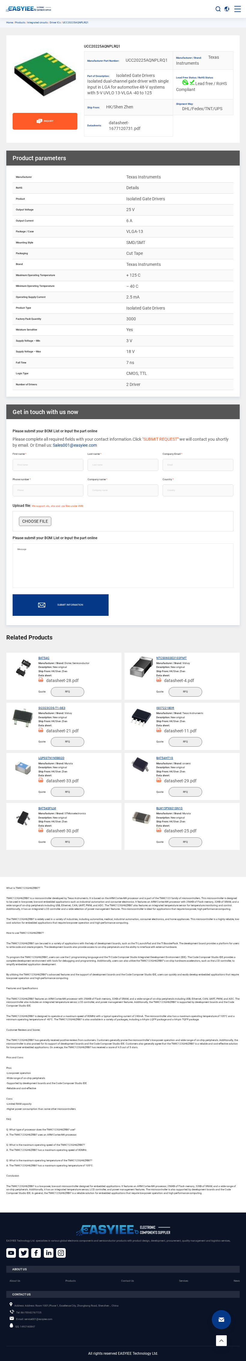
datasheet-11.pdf (180, 730)
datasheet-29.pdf (180, 780)
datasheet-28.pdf (62, 680)
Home (9, 22)
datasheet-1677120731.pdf (120, 125)
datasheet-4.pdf (179, 680)
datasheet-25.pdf (180, 830)
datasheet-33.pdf (62, 780)
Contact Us (127, 1280)
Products (20, 22)
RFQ (67, 691)
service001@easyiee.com (34, 1319)
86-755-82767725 (28, 1312)
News (237, 1280)
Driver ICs (55, 22)
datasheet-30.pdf (62, 830)
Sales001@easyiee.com (75, 445)
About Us (15, 1280)
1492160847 (25, 1326)
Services (183, 1280)
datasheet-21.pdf (62, 730)
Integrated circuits (37, 22)
